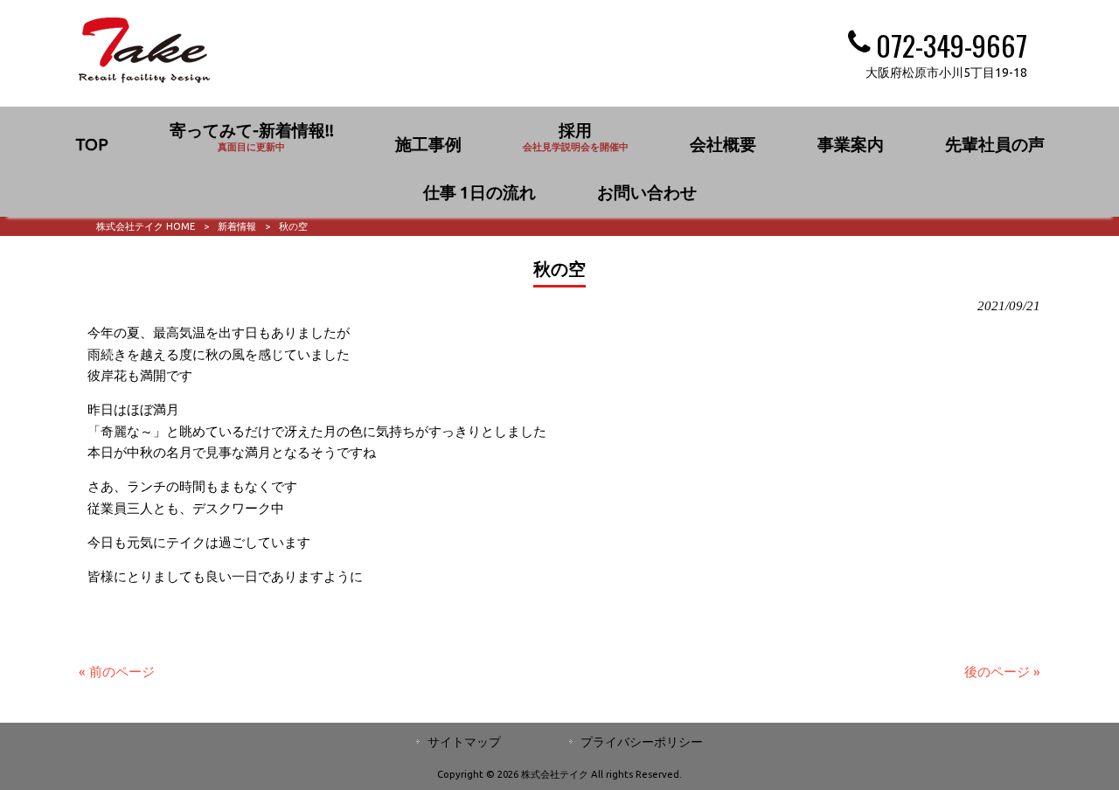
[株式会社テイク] (144, 78)
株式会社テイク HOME (145, 226)
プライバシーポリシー (641, 742)
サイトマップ (464, 742)
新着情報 (237, 226)
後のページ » (1002, 671)
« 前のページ (117, 671)
